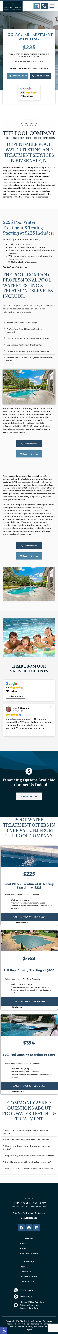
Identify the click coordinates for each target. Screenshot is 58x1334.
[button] (3, 1330)
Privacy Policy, (23, 1324)
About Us (25, 1267)
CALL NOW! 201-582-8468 (29, 917)
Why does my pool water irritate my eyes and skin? (29, 1155)
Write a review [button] (15, 696)
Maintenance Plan (29, 1276)
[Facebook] (21, 1227)
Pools (23, 1243)
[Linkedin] (36, 1227)
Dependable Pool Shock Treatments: (24, 345)
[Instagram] (29, 1227)
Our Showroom (28, 1281)
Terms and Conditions (41, 1324)
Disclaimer (21, 922)
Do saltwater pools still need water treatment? (28, 1162)
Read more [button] (10, 732)
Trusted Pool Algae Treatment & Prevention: (27, 338)
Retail (23, 1248)
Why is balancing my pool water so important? (27, 1139)
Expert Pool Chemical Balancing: (21, 322)
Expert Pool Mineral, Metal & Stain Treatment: (28, 351)
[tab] (29, 323)
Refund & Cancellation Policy (19, 1326)
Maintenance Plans (29, 1253)
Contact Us (26, 1271)
